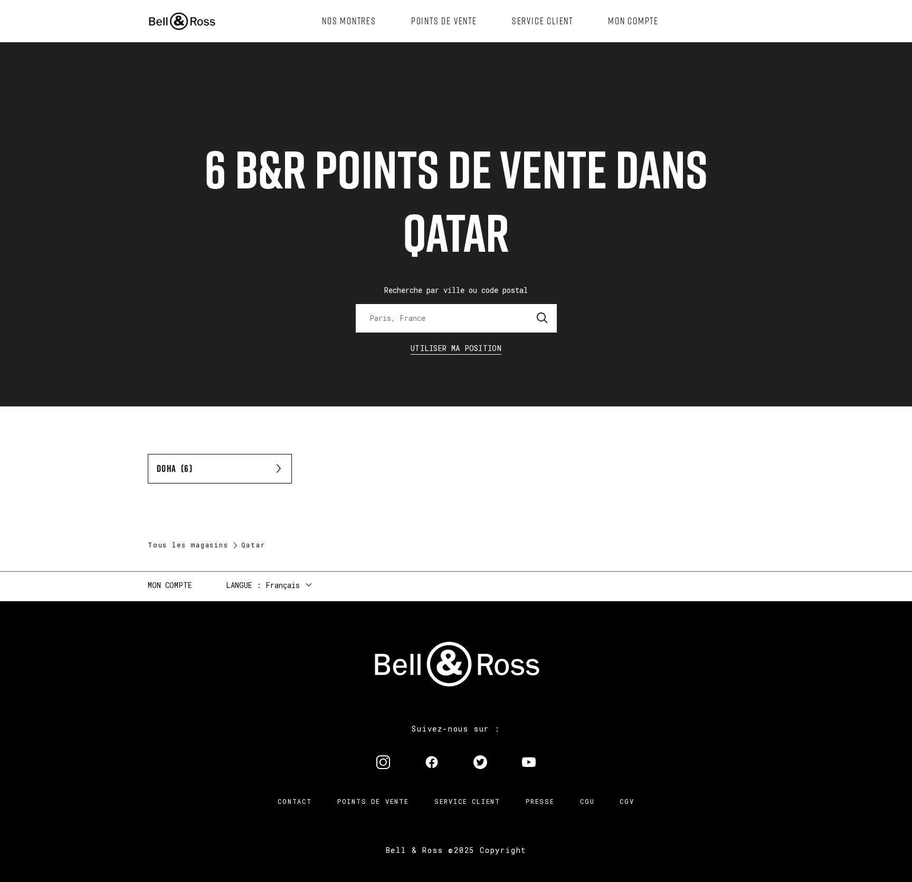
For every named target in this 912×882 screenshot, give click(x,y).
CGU (587, 801)
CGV (627, 801)
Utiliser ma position (456, 348)
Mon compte (170, 585)
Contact (295, 801)
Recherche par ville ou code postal (456, 290)
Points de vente (373, 801)
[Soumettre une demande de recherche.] (542, 318)
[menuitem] (349, 21)
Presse (540, 801)
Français (282, 585)
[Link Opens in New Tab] (383, 763)
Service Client (467, 801)
